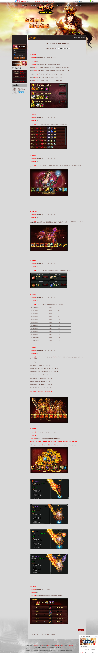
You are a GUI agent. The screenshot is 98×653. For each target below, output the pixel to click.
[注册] (77, 1)
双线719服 (19, 81)
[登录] (74, 1)
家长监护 (54, 643)
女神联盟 (71, 645)
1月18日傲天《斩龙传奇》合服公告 (40, 636)
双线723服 (19, 71)
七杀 (60, 645)
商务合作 (39, 643)
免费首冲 (24, 1)
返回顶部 (81, 630)
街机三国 (63, 645)
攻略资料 (34, 5)
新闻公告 (24, 5)
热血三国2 (67, 645)
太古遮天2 (49, 645)
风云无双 (39, 645)
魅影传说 (36, 645)
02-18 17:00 (22, 81)
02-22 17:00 (22, 71)
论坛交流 (78, 5)
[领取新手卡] (19, 63)
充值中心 (81, 1)
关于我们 (34, 643)
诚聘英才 (44, 643)
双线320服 (87, 649)
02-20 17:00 (22, 76)
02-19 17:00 (22, 79)
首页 (79, 37)
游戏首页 (16, 5)
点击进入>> (19, 90)
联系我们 (49, 643)
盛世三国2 (32, 645)
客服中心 (59, 5)
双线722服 (19, 73)
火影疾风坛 (57, 645)
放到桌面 (28, 1)
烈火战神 (45, 645)
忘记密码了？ (21, 55)
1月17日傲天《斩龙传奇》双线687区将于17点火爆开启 (44, 634)
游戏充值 (69, 5)
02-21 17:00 (22, 73)
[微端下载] (19, 46)
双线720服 (19, 79)
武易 (42, 645)
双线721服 (19, 76)
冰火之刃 (53, 645)
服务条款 (58, 643)
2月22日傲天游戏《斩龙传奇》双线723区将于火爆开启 (45, 1)
